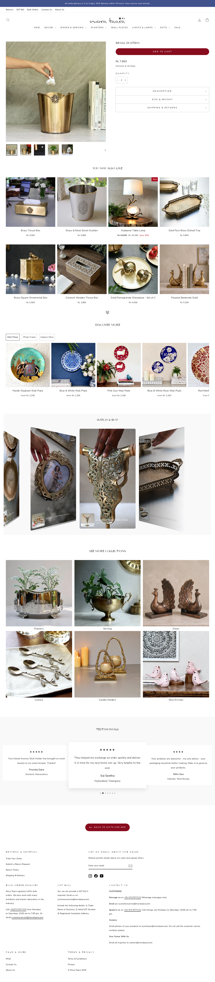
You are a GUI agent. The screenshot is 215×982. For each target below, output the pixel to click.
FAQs (8, 958)
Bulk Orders (32, 9)
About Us (59, 9)
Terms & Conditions (77, 958)
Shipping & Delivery (15, 875)
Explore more (47, 337)
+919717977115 (18, 909)
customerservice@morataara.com (27, 917)
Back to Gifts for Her (109, 827)
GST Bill (20, 9)
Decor (49, 27)
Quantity (123, 73)
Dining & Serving (72, 27)
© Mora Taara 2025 (77, 970)
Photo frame (29, 337)
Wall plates (12, 337)
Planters (98, 27)
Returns (9, 9)
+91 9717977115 (132, 897)
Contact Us (46, 9)
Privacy (71, 964)
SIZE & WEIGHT (162, 99)
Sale (177, 27)
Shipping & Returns (162, 107)
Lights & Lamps (143, 27)
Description (162, 91)
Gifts (164, 27)
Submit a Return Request (18, 864)
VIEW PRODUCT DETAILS (30, 223)
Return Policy (12, 869)
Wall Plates (119, 27)
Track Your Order (14, 858)
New (37, 27)
